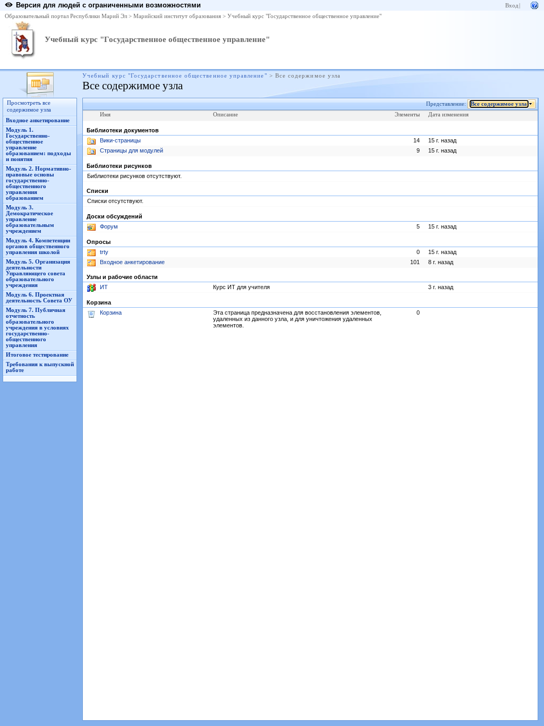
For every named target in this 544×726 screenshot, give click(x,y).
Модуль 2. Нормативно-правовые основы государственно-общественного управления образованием (38, 183)
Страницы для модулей (131, 150)
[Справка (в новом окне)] (534, 4)
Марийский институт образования (177, 16)
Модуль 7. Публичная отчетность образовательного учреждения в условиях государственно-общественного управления (37, 327)
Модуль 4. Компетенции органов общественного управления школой (38, 246)
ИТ (104, 287)
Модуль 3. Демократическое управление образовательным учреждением (30, 219)
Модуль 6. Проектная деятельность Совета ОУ (39, 297)
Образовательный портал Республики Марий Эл (66, 16)
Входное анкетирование (38, 120)
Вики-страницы (120, 140)
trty (104, 252)
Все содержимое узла (499, 104)
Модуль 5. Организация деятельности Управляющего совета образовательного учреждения (38, 273)
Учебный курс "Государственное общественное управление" (304, 16)
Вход (511, 6)
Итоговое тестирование (37, 355)
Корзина (111, 312)
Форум (109, 226)
